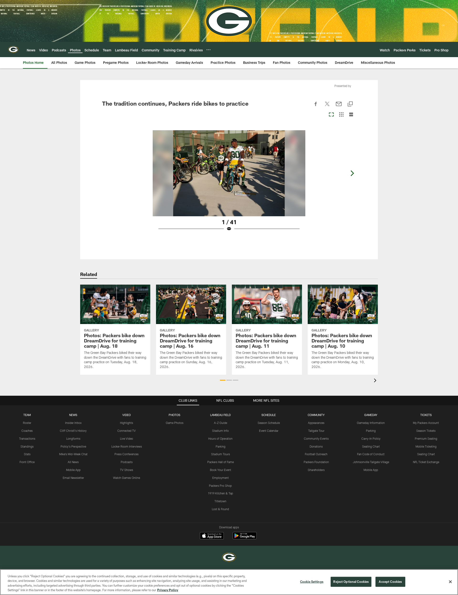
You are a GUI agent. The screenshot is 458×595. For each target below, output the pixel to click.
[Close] (450, 581)
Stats (27, 454)
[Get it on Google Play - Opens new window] (244, 538)
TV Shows (126, 469)
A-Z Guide (220, 422)
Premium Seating (426, 438)
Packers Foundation (316, 462)
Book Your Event (220, 469)
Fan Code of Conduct (371, 454)
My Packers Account (426, 422)
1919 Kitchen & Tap (220, 493)
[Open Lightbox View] (229, 183)
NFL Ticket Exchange (426, 462)
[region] (229, 582)
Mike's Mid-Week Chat (73, 454)
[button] (222, 380)
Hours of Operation (220, 438)
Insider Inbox (73, 422)
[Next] (352, 173)
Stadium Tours (220, 454)
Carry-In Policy (370, 438)
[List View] (351, 115)
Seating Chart (371, 446)
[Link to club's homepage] (13, 49)
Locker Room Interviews (126, 446)
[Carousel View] (331, 115)
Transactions (27, 438)
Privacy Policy (167, 590)
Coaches (27, 430)
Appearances (316, 422)
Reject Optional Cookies (351, 582)
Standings (27, 446)
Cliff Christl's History (73, 430)
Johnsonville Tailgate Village (371, 462)
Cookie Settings (311, 582)
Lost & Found (220, 509)
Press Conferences (126, 454)
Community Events (316, 438)
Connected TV (126, 430)
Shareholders (316, 469)
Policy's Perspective (73, 446)
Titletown (220, 501)
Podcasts (127, 462)
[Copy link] (350, 104)
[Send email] (339, 106)
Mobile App (73, 469)
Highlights (126, 422)
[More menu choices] (208, 50)
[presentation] (376, 381)
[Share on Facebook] (316, 106)
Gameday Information (371, 422)
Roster (27, 422)
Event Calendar (268, 430)
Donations (316, 446)
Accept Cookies (390, 582)
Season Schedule (269, 422)
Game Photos (174, 422)
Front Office (27, 462)
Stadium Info (220, 430)
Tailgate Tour (316, 430)
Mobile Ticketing (426, 446)
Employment (220, 477)
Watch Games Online (126, 477)
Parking (220, 446)
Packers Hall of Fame (220, 462)
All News (73, 462)
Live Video (126, 438)
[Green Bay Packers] (229, 558)
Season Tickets (426, 430)
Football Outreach (316, 454)
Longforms (73, 438)
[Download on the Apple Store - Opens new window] (211, 536)
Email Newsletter (73, 477)
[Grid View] (341, 115)
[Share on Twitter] (327, 106)
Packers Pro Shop (220, 485)
